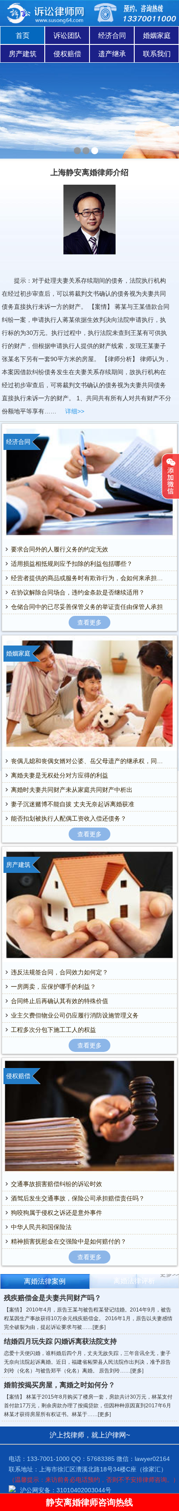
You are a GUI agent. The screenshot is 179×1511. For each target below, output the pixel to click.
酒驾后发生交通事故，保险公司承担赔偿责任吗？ (78, 1198)
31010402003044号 (83, 1490)
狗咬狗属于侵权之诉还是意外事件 (56, 1212)
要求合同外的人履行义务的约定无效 (59, 549)
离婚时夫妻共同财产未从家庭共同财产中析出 (72, 789)
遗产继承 (112, 53)
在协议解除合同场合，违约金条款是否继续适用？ (78, 592)
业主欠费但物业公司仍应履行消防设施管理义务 (75, 1015)
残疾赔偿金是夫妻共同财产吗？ (52, 1297)
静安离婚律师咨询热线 (89, 1502)
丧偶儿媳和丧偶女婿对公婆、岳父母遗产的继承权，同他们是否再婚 (89, 760)
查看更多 (89, 622)
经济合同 (112, 35)
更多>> (169, 1274)
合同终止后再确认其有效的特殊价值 (59, 1000)
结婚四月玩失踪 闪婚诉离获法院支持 (60, 1341)
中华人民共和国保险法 (41, 1227)
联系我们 (157, 53)
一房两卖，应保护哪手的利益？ (53, 986)
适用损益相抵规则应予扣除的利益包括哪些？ (72, 563)
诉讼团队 (67, 35)
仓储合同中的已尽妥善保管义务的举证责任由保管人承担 (87, 606)
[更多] (99, 1327)
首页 (23, 35)
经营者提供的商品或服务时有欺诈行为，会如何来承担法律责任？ (89, 578)
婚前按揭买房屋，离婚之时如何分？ (59, 1385)
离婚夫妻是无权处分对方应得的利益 (59, 775)
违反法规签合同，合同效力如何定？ (59, 972)
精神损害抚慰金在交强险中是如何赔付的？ (68, 1241)
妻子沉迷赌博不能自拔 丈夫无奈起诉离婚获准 (72, 804)
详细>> (74, 411)
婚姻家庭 (157, 35)
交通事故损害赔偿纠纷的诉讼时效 (56, 1183)
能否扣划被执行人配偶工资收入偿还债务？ (68, 818)
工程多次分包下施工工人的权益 (53, 1029)
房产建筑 (22, 53)
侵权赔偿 (67, 53)
